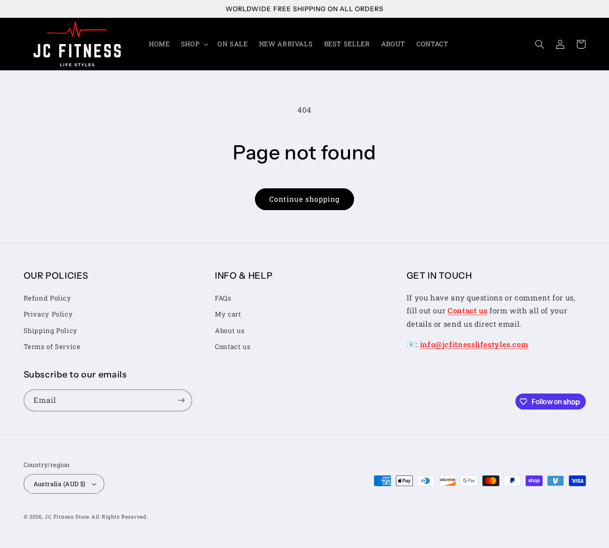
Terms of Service (52, 346)
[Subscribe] (181, 400)
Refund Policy (47, 298)
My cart (228, 314)
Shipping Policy (51, 330)
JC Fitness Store (67, 516)
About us (229, 330)
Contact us (232, 346)
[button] (193, 44)
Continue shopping (304, 198)
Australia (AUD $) (59, 484)
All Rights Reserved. (119, 516)
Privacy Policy (48, 314)
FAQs (223, 298)
